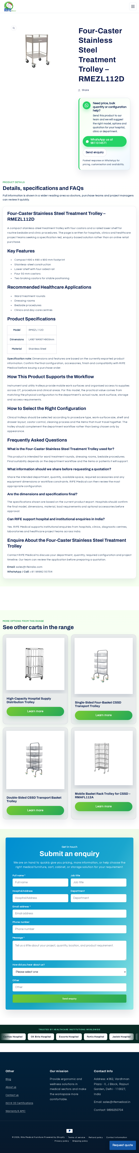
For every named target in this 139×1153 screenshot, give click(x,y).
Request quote (123, 1145)
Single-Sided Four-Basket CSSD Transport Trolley (98, 704)
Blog (8, 1079)
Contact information (116, 1137)
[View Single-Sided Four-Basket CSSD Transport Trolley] (103, 666)
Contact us (12, 1095)
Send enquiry (69, 998)
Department (78, 891)
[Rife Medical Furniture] (9, 6)
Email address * (22, 906)
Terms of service (76, 1137)
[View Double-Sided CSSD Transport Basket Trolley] (35, 760)
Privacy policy (62, 1141)
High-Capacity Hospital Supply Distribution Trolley (29, 700)
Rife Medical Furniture (32, 1137)
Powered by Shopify (54, 1137)
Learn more (35, 711)
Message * (19, 938)
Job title (75, 875)
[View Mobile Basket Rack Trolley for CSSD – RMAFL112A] (103, 758)
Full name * (19, 875)
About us (11, 1087)
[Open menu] (133, 6)
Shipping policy (80, 1141)
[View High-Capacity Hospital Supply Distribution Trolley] (35, 664)
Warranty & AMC (16, 1111)
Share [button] (85, 90)
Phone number (21, 922)
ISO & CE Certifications (19, 1103)
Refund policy (96, 1137)
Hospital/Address (23, 891)
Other (16, 980)
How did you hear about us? (29, 965)
